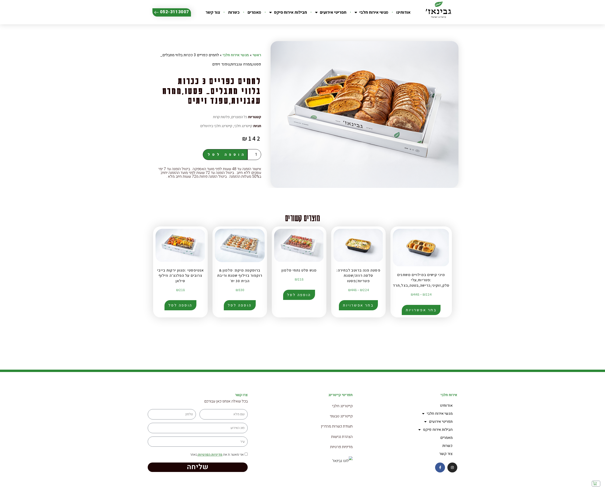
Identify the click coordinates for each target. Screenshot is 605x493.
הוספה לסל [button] (299, 294)
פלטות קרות (221, 116)
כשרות (234, 12)
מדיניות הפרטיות (209, 454)
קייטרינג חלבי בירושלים (216, 125)
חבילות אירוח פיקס (290, 12)
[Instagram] (452, 467)
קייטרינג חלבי (243, 125)
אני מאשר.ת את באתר (217, 454)
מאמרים (254, 12)
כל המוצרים (239, 116)
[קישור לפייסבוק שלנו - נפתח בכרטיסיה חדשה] (440, 467)
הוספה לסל (227, 154)
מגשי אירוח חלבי (373, 12)
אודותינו (403, 12)
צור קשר (213, 12)
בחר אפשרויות (421, 309)
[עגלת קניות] (596, 484)
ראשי (257, 55)
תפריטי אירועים (333, 12)
